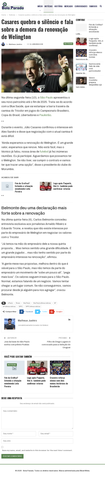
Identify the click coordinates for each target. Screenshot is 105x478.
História (58, 6)
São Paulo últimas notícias (42, 303)
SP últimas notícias (9, 306)
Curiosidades (81, 6)
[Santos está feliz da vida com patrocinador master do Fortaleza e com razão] (81, 67)
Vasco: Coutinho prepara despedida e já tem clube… (89, 82)
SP (55, 303)
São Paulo (46, 97)
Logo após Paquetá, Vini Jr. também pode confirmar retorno (63, 186)
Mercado (68, 6)
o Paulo (10, 303)
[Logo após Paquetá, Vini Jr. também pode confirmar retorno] (46, 186)
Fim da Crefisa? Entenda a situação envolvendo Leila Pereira (24, 187)
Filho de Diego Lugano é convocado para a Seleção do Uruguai (56, 345)
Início (40, 6)
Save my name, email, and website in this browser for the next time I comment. (37, 450)
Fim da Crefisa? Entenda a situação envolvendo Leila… (89, 29)
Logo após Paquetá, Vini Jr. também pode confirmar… (96, 42)
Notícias (48, 6)
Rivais (18, 303)
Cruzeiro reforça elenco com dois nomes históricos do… (89, 54)
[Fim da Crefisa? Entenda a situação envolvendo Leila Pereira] (7, 186)
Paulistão (45, 115)
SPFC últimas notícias (33, 306)
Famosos (93, 6)
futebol (44, 151)
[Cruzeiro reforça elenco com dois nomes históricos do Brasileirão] (60, 368)
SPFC (21, 306)
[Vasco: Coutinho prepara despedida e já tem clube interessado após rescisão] (81, 80)
